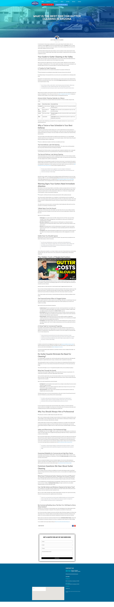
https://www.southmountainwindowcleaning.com (62, 521)
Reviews (73, 1)
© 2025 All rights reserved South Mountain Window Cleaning (73, 591)
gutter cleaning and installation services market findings (65, 179)
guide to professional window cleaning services (65, 442)
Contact (79, 1)
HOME (43, 1)
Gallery (62, 1)
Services (55, 1)
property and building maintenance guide (68, 344)
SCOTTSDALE (68, 583)
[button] (73, 526)
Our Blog (67, 1)
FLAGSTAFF (67, 586)
